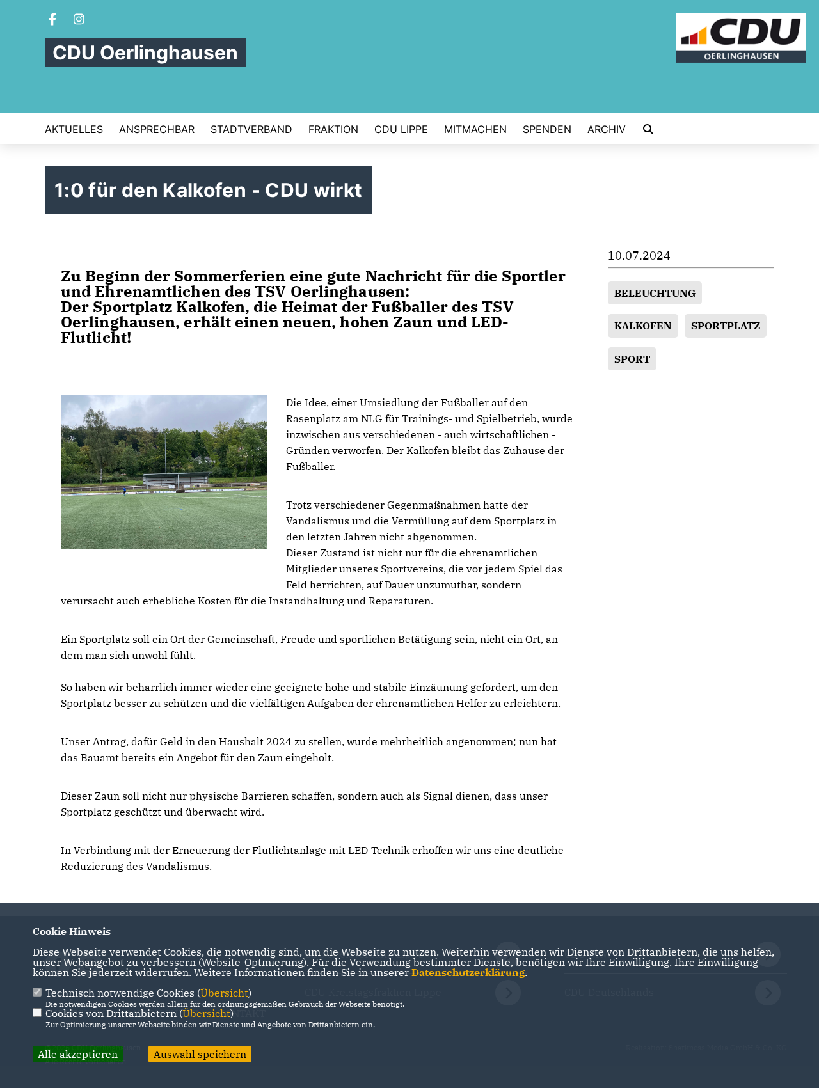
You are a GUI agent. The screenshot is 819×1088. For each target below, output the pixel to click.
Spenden (547, 129)
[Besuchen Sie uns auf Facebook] (52, 20)
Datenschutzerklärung (468, 972)
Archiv (606, 129)
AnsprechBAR (157, 129)
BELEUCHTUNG (655, 293)
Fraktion (333, 129)
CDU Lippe (401, 129)
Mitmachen (475, 129)
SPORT (632, 359)
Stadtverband (251, 129)
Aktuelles (74, 129)
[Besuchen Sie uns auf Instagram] (79, 20)
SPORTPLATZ (725, 326)
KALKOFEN (643, 326)
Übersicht (224, 992)
